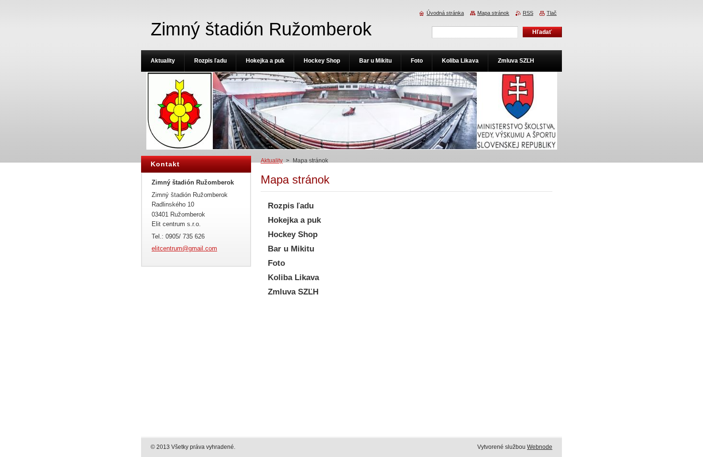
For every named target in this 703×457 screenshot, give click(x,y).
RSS (528, 13)
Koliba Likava (293, 277)
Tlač (552, 13)
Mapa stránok (493, 13)
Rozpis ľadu (291, 205)
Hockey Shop (293, 234)
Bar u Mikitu (291, 248)
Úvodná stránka (445, 13)
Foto (276, 263)
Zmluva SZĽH (293, 291)
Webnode (539, 447)
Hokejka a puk (294, 220)
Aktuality (272, 160)
